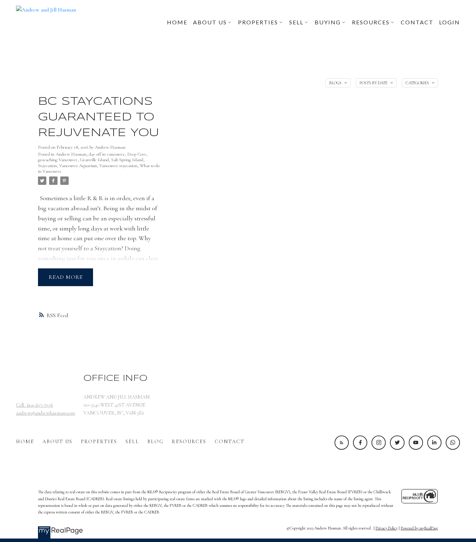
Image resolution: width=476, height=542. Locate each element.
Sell (132, 442)
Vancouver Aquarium (78, 165)
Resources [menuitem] (371, 22)
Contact (230, 442)
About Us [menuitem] (210, 22)
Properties (99, 442)
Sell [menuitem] (296, 22)
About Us (57, 442)
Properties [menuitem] (258, 22)
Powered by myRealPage (419, 528)
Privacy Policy (387, 528)
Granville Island (94, 160)
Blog (155, 442)
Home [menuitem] (177, 22)
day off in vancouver (107, 154)
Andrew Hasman (71, 154)
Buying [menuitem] (328, 22)
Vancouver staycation (118, 165)
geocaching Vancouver (57, 160)
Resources (189, 442)
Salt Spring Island (127, 160)
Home (25, 442)
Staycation (47, 165)
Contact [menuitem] (417, 22)
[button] (342, 442)
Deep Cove (136, 154)
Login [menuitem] (449, 22)
